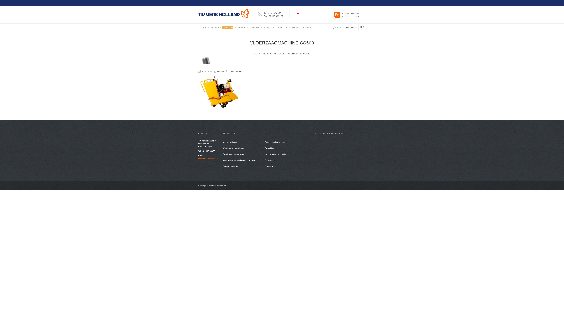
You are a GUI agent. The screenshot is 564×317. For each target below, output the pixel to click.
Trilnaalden (269, 148)
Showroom (268, 27)
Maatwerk (254, 27)
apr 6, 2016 (207, 71)
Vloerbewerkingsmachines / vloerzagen (239, 160)
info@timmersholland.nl (347, 27)
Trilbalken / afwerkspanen (233, 154)
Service (241, 27)
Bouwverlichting (271, 160)
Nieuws (295, 27)
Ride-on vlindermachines (275, 142)
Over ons (282, 27)
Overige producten (230, 166)
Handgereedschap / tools (275, 154)
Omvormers (270, 166)
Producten (222, 27)
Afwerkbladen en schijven (233, 148)
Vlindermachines (230, 142)
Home (203, 27)
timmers (220, 71)
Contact (307, 27)
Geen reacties (236, 71)
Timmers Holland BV (217, 185)
